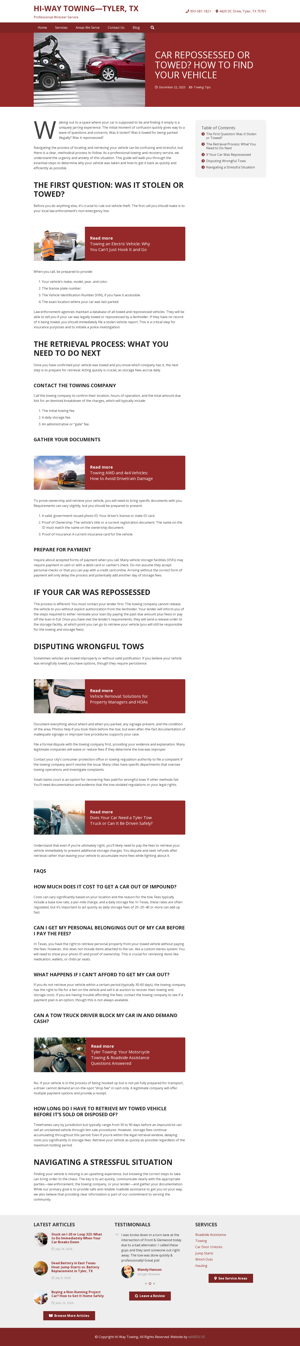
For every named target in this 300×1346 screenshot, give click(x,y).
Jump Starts (204, 1253)
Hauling (201, 1265)
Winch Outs (204, 1259)
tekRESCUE (196, 1337)
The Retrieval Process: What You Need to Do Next (231, 146)
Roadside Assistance (210, 1234)
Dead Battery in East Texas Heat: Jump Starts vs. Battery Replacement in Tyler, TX (75, 1267)
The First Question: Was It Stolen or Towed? (231, 136)
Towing (201, 1241)
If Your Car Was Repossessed (228, 155)
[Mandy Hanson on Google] (127, 1267)
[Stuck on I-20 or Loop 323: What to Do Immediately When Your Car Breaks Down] (41, 1235)
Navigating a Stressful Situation (230, 167)
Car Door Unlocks (208, 1247)
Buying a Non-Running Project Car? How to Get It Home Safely (77, 1294)
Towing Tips (202, 87)
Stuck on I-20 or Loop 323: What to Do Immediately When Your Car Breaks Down (76, 1238)
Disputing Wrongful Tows (226, 161)
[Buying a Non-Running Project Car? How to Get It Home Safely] (41, 1292)
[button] (70, 27)
